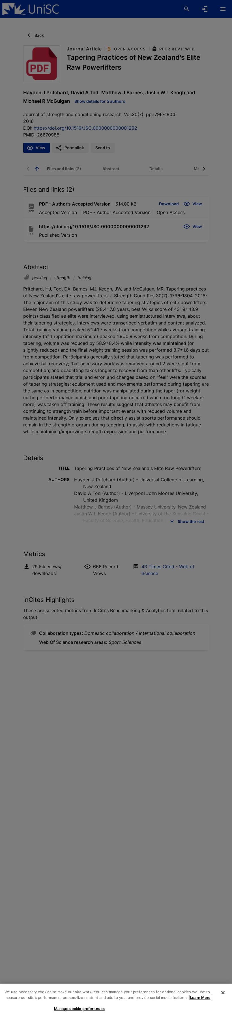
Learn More (200, 997)
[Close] (223, 992)
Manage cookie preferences (79, 1008)
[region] (116, 1001)
